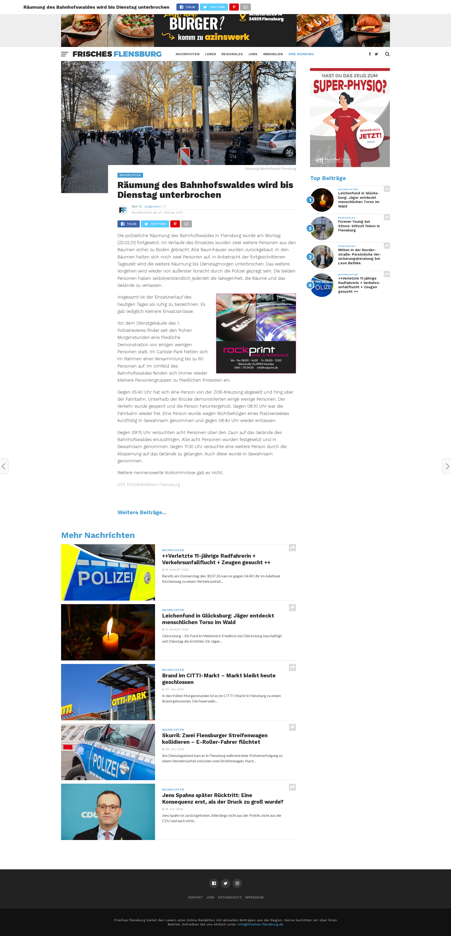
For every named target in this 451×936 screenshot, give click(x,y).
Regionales (232, 54)
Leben (210, 54)
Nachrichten (187, 54)
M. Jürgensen (150, 206)
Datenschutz (229, 897)
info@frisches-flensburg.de (260, 924)
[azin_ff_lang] (225, 45)
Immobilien (273, 54)
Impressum (254, 897)
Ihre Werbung (301, 54)
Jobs (253, 54)
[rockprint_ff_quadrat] (256, 371)
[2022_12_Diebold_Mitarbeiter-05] (350, 166)
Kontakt (195, 897)
